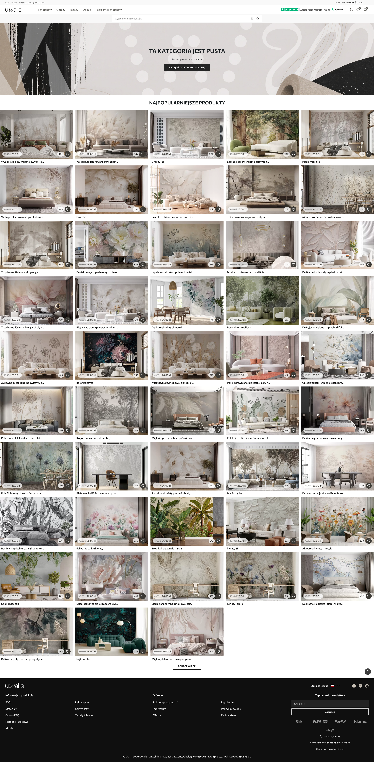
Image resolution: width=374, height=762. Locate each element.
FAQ (8, 702)
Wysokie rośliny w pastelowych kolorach (22, 161)
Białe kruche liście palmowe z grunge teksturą (97, 493)
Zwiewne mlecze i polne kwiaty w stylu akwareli (22, 382)
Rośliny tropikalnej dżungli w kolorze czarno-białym (22, 548)
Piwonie (81, 217)
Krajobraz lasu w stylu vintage (93, 438)
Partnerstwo (228, 715)
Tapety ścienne (84, 715)
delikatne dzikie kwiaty (89, 548)
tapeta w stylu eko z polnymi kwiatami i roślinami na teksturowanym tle (173, 272)
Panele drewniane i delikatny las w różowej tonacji (248, 382)
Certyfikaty (82, 708)
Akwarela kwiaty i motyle (317, 548)
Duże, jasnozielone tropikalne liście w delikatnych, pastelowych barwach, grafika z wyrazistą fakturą (323, 327)
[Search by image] (252, 18)
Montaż (10, 728)
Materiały (11, 708)
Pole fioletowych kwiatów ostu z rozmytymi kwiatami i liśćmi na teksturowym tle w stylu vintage (22, 493)
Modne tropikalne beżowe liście (245, 272)
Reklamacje (82, 702)
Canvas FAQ (12, 715)
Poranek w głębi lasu (239, 327)
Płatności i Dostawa (16, 721)
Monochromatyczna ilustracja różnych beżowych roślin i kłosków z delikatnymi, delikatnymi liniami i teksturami (323, 217)
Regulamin (227, 702)
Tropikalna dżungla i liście (167, 548)
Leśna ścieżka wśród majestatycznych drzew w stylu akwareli (248, 161)
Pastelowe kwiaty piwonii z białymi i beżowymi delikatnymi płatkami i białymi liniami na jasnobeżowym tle (173, 493)
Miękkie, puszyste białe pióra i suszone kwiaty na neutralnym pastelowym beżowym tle (173, 438)
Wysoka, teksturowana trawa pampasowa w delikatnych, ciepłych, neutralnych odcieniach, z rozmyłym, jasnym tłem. (97, 161)
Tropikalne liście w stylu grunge (19, 272)
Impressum (159, 708)
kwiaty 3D (233, 548)
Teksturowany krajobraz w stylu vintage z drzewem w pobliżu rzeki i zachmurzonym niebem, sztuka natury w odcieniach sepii (248, 217)
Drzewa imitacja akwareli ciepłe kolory (323, 493)
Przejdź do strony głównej (187, 67)
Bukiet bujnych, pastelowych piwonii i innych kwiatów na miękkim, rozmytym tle (97, 272)
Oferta (157, 715)
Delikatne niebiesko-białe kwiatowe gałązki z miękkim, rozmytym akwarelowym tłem (323, 603)
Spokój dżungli (10, 603)
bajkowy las (83, 659)
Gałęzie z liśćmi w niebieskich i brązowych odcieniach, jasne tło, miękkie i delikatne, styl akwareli (323, 382)
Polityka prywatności (165, 702)
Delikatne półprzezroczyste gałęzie (22, 659)
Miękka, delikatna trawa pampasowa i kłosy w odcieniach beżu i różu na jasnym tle (173, 659)
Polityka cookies (231, 708)
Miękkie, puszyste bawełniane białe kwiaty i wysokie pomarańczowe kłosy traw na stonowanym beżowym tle (173, 382)
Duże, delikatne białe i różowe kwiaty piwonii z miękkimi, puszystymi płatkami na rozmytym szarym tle (97, 603)
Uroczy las (158, 161)
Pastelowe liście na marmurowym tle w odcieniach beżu (173, 217)
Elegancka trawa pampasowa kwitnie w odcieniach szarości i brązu (97, 327)
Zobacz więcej (187, 666)
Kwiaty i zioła (235, 603)
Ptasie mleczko (311, 161)
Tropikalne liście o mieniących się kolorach (22, 327)
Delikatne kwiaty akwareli (167, 327)
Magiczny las (234, 493)
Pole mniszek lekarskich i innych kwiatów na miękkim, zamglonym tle (22, 438)
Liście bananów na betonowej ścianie (173, 603)
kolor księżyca (84, 382)
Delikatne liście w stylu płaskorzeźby (323, 272)
